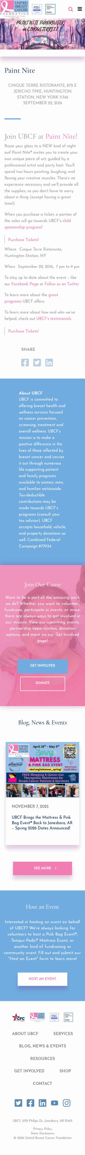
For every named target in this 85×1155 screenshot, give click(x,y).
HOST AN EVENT (42, 979)
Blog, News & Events (42, 1046)
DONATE (43, 683)
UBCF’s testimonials (53, 319)
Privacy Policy (42, 1129)
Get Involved (42, 665)
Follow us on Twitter (62, 284)
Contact (42, 1084)
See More (42, 868)
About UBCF (25, 1034)
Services (63, 1034)
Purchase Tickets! (23, 240)
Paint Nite (60, 136)
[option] (42, 793)
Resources (42, 1059)
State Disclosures (42, 1133)
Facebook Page (25, 284)
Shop (65, 1071)
